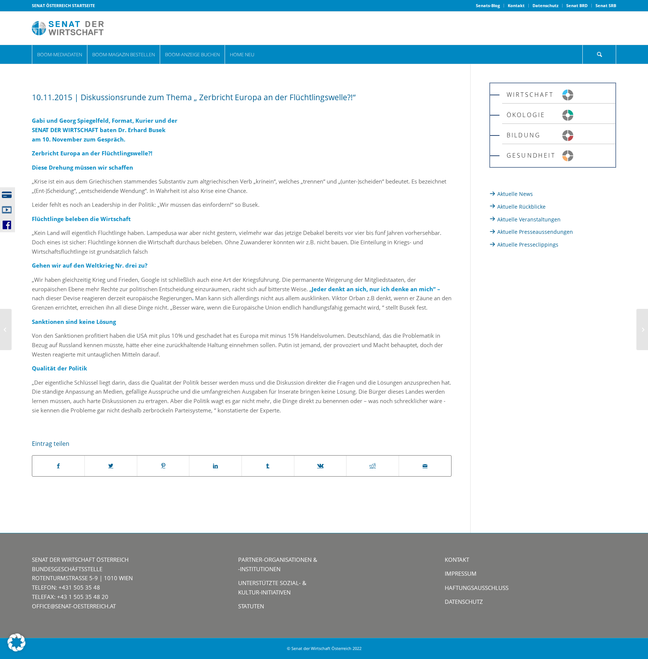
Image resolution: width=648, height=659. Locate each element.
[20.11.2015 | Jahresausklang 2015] (642, 329)
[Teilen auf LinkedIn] (215, 466)
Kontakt (516, 5)
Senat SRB (606, 5)
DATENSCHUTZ (464, 601)
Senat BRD (577, 5)
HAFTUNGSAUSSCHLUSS (476, 587)
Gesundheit (531, 155)
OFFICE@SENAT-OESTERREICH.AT (74, 606)
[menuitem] (488, 6)
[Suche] (599, 54)
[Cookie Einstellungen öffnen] (17, 649)
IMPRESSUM (461, 573)
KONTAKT (457, 559)
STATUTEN (251, 606)
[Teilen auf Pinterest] (163, 466)
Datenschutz (545, 5)
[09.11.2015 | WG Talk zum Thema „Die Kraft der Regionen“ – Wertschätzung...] (6, 329)
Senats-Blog (488, 5)
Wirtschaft (530, 94)
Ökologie (526, 115)
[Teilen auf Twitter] (111, 466)
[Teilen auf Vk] (320, 466)
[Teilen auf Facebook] (58, 466)
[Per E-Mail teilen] (425, 466)
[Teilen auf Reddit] (372, 466)
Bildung (524, 135)
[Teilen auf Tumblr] (268, 466)
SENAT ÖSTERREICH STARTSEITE (63, 5)
